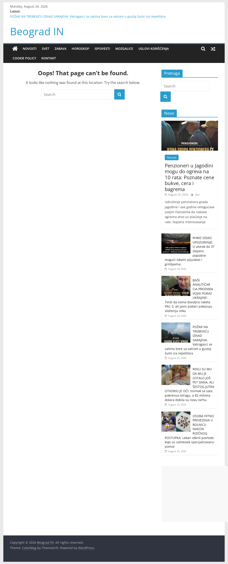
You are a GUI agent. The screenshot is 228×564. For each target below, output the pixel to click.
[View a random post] (213, 48)
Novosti (30, 48)
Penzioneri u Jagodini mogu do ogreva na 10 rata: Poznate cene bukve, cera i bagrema (189, 177)
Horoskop (80, 48)
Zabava (60, 48)
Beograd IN (37, 31)
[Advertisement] (194, 494)
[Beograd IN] (15, 48)
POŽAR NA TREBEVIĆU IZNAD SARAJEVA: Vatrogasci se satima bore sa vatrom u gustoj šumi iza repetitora (88, 16)
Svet (45, 48)
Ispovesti (102, 48)
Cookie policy (24, 58)
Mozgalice (124, 48)
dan (197, 194)
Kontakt (48, 58)
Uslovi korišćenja (153, 48)
